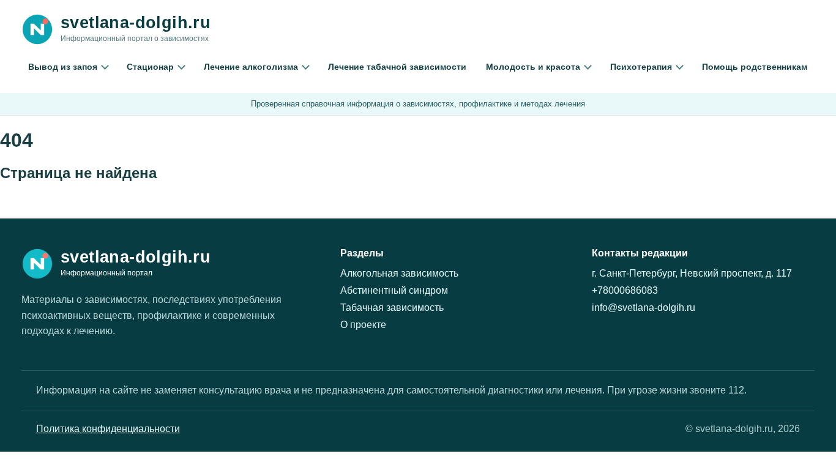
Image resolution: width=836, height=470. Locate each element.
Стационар (150, 67)
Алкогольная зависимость (399, 273)
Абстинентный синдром (394, 290)
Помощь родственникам (754, 67)
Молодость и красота (533, 67)
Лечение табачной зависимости (397, 67)
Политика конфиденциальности (108, 428)
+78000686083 (625, 290)
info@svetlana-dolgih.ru (643, 307)
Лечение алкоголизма (251, 67)
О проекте (363, 324)
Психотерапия (641, 67)
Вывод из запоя (62, 67)
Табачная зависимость (392, 307)
